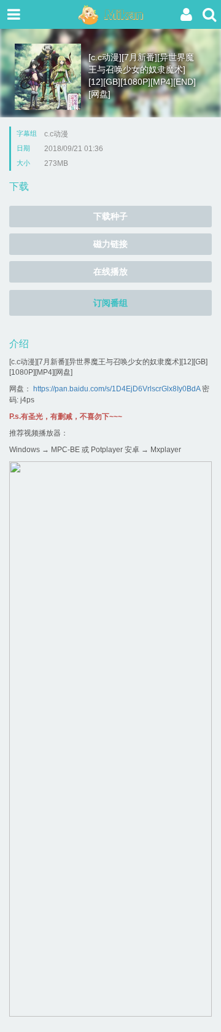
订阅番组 (110, 303)
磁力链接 (110, 244)
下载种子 (110, 216)
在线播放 (110, 271)
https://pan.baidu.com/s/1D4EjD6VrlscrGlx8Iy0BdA (116, 389)
